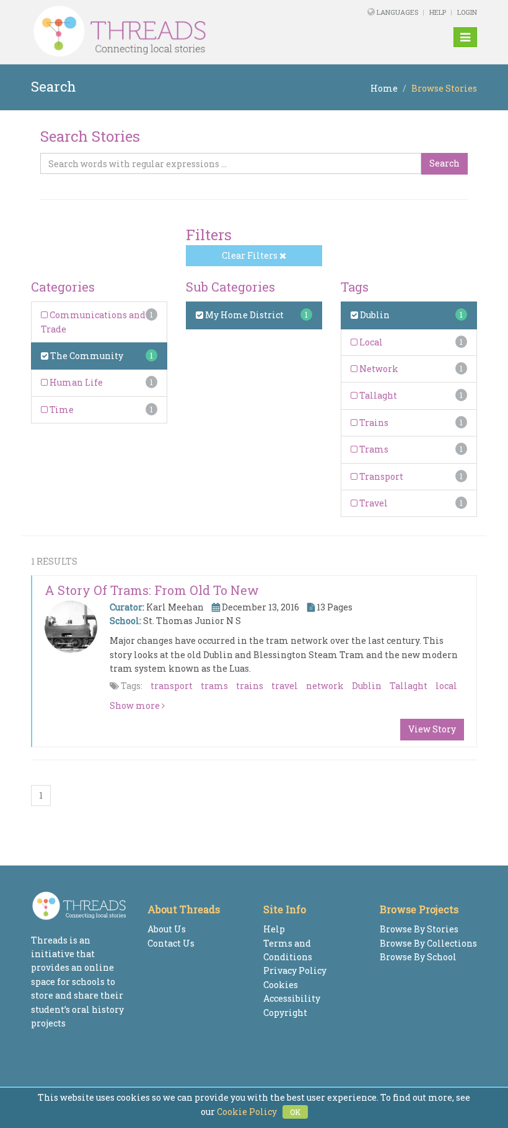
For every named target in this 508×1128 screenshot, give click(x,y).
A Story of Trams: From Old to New (152, 590)
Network (377, 369)
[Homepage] (169, 31)
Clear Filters (250, 255)
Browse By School (418, 957)
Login (467, 12)
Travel (372, 503)
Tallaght (377, 395)
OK (295, 1112)
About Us (166, 929)
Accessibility (291, 998)
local (446, 686)
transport (172, 686)
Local (370, 342)
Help (437, 12)
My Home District (243, 315)
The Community (85, 356)
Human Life (75, 382)
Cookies (280, 985)
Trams (372, 449)
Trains (372, 422)
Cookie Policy (247, 1111)
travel (284, 686)
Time (61, 409)
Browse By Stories (419, 929)
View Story (432, 729)
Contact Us (171, 943)
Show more (136, 705)
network (325, 686)
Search (444, 163)
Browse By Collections (428, 943)
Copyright (285, 1012)
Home (384, 88)
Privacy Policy (294, 970)
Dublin (374, 315)
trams (214, 686)
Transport (380, 476)
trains (249, 686)
